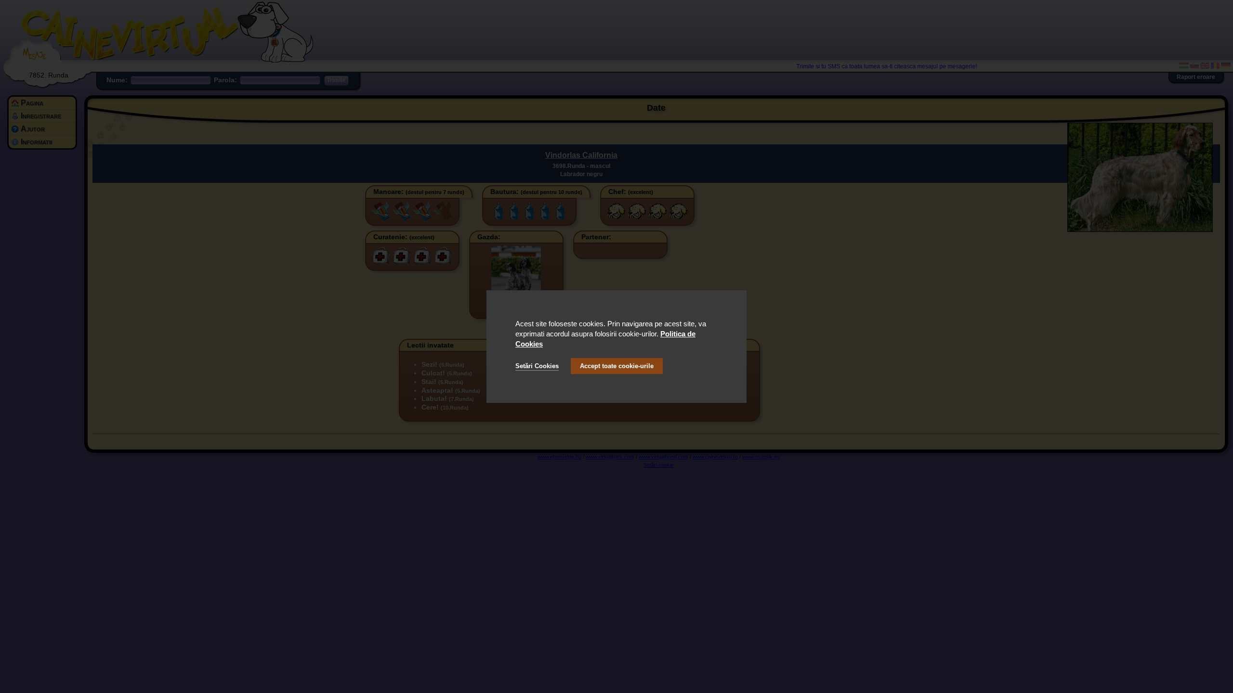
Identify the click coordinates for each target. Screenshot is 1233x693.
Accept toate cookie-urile (617, 366)
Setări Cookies (537, 366)
